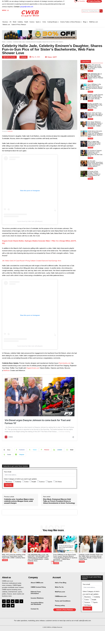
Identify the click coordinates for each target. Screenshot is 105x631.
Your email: (7, 472)
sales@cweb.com (85, 620)
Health (34, 482)
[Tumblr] (4, 605)
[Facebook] (4, 601)
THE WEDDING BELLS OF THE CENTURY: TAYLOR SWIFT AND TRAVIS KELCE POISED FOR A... (95, 76)
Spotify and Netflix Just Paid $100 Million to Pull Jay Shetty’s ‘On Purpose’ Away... (95, 106)
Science (42, 482)
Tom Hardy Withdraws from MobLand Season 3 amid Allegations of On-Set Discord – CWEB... (95, 124)
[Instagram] (8, 601)
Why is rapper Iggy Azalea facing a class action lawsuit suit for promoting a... (94, 143)
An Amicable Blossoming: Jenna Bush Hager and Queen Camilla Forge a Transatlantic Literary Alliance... (95, 163)
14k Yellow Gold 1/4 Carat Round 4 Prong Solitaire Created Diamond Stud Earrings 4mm (31, 261)
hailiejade (10, 131)
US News (58, 482)
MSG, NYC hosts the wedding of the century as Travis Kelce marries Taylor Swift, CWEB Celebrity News (13, 556)
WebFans (6, 370)
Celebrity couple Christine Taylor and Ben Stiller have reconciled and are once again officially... (95, 96)
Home (3, 42)
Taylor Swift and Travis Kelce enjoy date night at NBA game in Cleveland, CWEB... (95, 115)
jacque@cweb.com (26, 6)
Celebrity (9, 42)
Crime (26, 482)
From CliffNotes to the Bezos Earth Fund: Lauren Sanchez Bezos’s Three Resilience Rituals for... (95, 87)
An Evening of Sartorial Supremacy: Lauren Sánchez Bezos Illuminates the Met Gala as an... (95, 153)
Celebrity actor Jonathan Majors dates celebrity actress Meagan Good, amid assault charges (19, 501)
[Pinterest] (17, 601)
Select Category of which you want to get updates (20, 479)
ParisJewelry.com (65, 363)
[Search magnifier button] (101, 10)
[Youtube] (12, 605)
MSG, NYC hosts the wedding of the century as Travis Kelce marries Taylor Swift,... (95, 67)
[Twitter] (8, 605)
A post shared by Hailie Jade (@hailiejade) (30, 221)
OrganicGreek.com (32, 368)
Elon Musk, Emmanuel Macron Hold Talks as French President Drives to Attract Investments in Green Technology (59, 501)
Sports (50, 482)
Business (9, 482)
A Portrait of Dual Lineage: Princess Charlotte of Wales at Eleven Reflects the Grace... (94, 174)
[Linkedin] (12, 601)
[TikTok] (21, 601)
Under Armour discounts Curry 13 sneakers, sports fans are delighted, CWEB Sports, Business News (95, 133)
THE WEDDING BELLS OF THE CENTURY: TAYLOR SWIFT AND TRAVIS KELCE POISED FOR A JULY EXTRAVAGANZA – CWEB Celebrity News (38, 558)
